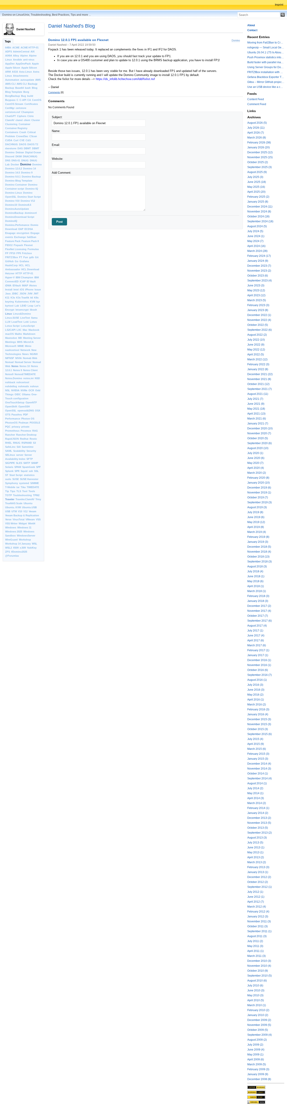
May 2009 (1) (255, 1054)
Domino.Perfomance (17, 225)
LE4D (23, 305)
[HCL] (265, 1087)
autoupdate (27, 79)
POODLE (35, 422)
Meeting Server (32, 338)
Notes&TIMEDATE (25, 374)
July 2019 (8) (255, 512)
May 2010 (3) (255, 995)
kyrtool (9, 305)
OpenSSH (24, 406)
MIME (20, 346)
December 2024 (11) (259, 206)
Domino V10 (12, 200)
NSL (7, 390)
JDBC (15, 293)
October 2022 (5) (257, 324)
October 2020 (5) (257, 438)
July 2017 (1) (255, 630)
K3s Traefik (22, 297)
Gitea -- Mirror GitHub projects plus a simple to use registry (265, 82)
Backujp (32, 83)
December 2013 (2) (259, 817)
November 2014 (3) (259, 768)
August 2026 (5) (257, 122)
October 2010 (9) (257, 970)
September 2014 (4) (259, 778)
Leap (30, 305)
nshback (10, 382)
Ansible (17, 59)
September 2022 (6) (259, 329)
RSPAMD (27, 442)
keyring (9, 301)
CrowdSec (22, 136)
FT (20, 257)
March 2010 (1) (256, 1005)
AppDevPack (23, 63)
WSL (34, 543)
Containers (11, 132)
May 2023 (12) (256, 290)
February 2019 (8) (258, 536)
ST (6, 475)
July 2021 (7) (255, 398)
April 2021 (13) (256, 413)
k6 (31, 297)
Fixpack (18, 245)
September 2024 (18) (260, 221)
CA (29, 100)
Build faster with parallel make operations (265, 62)
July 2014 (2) (255, 788)
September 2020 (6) (259, 443)
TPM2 (36, 495)
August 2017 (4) (257, 625)
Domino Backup (31, 176)
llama (34, 317)
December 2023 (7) (259, 265)
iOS (22, 289)
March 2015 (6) (256, 748)
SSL (36, 471)
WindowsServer (26, 535)
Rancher (10, 434)
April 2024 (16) (256, 246)
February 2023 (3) (258, 305)
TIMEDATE (33, 487)
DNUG (25, 160)
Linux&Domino (22, 313)
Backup (9, 87)
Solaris (9, 467)
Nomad (9, 362)
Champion (27, 112)
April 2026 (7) (255, 132)
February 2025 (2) (258, 196)
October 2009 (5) (257, 1029)
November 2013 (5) (259, 822)
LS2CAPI (10, 330)
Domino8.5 (24, 204)
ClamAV (9, 120)
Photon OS (27, 418)
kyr (38, 301)
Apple (35, 63)
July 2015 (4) (255, 739)
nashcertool (12, 350)
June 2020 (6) (255, 458)
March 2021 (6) (256, 418)
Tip (7, 491)
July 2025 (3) (255, 177)
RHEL (8, 442)
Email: (56, 145)
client (27, 120)
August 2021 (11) (257, 394)
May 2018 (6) (255, 581)
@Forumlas (12, 555)
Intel (16, 289)
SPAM (17, 467)
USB (7, 511)
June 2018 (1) (255, 576)
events (9, 237)
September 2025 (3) (259, 167)
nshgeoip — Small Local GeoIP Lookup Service (265, 47)
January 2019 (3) (257, 541)
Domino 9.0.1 (13, 176)
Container (24, 124)
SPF (38, 467)
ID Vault (31, 281)
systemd (24, 483)
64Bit (8, 47)
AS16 (15, 71)
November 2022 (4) (259, 320)
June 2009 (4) (255, 1049)
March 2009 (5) (256, 1064)
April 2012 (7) (255, 901)
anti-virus (28, 59)
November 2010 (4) (259, 965)
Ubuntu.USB (29, 507)
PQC (8, 426)
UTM (14, 511)
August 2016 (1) (257, 679)
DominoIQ (11, 221)
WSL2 (8, 547)
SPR (17, 471)
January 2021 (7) (257, 423)
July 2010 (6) (255, 985)
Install (8, 289)
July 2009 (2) (255, 1044)
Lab (17, 305)
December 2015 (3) (259, 719)
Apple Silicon (29, 67)
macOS (9, 334)
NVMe (24, 390)
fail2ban (31, 237)
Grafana (24, 261)
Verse (8, 519)
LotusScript (28, 325)
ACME (16, 47)
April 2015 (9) (255, 744)
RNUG (16, 442)
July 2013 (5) (255, 842)
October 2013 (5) (257, 827)
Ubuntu (28, 503)
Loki (26, 321)
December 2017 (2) (259, 605)
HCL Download (30, 269)
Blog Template (13, 92)
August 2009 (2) (257, 1039)
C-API (23, 100)
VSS (38, 519)
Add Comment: (61, 172)
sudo (8, 479)
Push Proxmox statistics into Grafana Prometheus (265, 57)
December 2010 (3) (259, 960)
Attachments (20, 75)
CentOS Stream (14, 104)
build (30, 96)
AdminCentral (21, 51)
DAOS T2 (32, 144)
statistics (29, 475)
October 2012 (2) (257, 882)
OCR (31, 390)
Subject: (57, 117)
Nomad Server (23, 362)
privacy (16, 426)
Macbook (33, 330)
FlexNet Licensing (15, 249)
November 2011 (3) (259, 921)
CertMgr (10, 108)
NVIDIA (15, 390)
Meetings (10, 342)
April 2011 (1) (255, 951)
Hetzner (9, 273)
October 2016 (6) (257, 670)
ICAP (23, 281)
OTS (7, 414)
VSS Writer (11, 523)
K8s (36, 297)
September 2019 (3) (259, 502)
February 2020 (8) (258, 477)
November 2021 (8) (259, 379)
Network (25, 350)
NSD (37, 378)
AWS (38, 79)
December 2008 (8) (259, 1079)
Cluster (35, 120)
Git (37, 257)
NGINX (34, 354)
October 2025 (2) (257, 162)
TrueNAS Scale (13, 503)
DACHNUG (11, 144)
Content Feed (255, 99)
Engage (34, 233)
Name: (56, 131)
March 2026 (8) (256, 137)
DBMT (27, 148)
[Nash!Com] (265, 1097)
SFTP (29, 459)
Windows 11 (24, 527)
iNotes (33, 285)
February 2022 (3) (258, 364)
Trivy (38, 499)
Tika (23, 487)
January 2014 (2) (257, 813)
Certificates (31, 104)
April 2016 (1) (255, 699)
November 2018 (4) (259, 551)
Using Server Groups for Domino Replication (265, 67)
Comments (54, 92)
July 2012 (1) (255, 891)
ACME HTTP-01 (30, 47)
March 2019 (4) (256, 532)
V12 (25, 511)
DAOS (22, 144)
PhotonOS (11, 422)
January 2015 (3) (257, 758)
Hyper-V (10, 277)
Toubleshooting (22, 495)
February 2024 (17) (259, 255)
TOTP (8, 495)
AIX (32, 51)
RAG (35, 430)
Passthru (16, 414)
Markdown (29, 334)
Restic (33, 438)
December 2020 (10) (260, 428)
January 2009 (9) (257, 1074)
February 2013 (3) (258, 867)
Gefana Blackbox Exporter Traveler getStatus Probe (265, 77)
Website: (57, 158)
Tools (31, 491)
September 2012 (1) (259, 886)
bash (28, 87)
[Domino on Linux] (265, 1092)
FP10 (12, 253)
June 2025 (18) (256, 182)
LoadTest (16, 321)
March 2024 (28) (257, 251)
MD (20, 338)
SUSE (15, 479)
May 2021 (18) (256, 408)
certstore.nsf (12, 112)
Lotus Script (12, 325)
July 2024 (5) (255, 231)
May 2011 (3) (255, 946)
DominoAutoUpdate (17, 209)
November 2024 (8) (259, 211)
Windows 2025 (13, 531)
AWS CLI (22, 83)
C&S (28, 140)
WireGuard (11, 539)
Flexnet (28, 245)
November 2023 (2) (259, 270)
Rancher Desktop (26, 434)
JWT (36, 293)
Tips (12, 491)
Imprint (279, 4)
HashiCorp (11, 265)
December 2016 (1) (259, 660)
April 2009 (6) (255, 1059)
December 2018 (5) (259, 546)
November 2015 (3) (259, 724)
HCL (21, 265)
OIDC (18, 394)
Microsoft (10, 346)
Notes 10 (25, 366)
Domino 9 (27, 172)
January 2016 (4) (257, 714)
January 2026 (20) (258, 147)
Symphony (11, 483)
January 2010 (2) (257, 1015)
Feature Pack (12, 241)
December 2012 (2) (259, 877)
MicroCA (29, 342)
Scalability (19, 451)
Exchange (20, 237)
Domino (25, 164)
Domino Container (16, 184)
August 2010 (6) (257, 980)
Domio (34, 225)
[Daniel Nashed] (265, 1102)
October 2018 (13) (258, 556)
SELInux (10, 455)
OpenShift (11, 406)
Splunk (9, 471)
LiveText (25, 317)
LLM (7, 321)
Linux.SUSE (12, 317)
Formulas (33, 249)
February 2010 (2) (258, 1010)
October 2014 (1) (257, 773)
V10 (20, 511)
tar (18, 487)
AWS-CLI (10, 83)
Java (8, 293)
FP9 (18, 253)
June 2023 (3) (255, 285)
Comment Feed (256, 104)
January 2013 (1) (257, 872)
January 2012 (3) (257, 916)
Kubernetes (22, 301)
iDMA (8, 285)
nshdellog (11, 386)
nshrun (34, 386)
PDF (25, 414)
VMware (30, 519)
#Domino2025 (19, 551)
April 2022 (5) (255, 354)
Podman (23, 422)
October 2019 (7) (257, 497)
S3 (34, 442)
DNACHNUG (30, 156)
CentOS (36, 100)
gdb (31, 257)
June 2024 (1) (255, 236)
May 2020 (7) (255, 463)
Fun (25, 257)
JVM (29, 293)
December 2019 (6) (259, 487)
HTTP (18, 273)
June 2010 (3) (255, 990)
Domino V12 (28, 200)
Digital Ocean (33, 152)
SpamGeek (28, 467)
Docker (15, 164)
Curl (15, 140)
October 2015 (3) (257, 729)
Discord (9, 156)
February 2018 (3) (258, 596)
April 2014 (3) (255, 798)
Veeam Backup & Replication (22, 515)
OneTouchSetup (14, 402)
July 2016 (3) (255, 684)
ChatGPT (10, 116)
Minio (28, 346)
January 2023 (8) (257, 310)
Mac (25, 330)
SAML (8, 451)
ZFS (7, 551)
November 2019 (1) (259, 492)
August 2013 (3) (257, 837)
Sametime (27, 446)
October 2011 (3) (257, 926)
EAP (20, 229)
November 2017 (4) (259, 610)
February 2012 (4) (258, 911)
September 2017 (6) (259, 620)
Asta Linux (25, 71)
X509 (16, 547)
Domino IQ (31, 188)
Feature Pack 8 (30, 241)
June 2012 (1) (255, 896)
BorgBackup (12, 96)
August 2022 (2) (257, 334)
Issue (38, 289)
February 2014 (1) (258, 808)
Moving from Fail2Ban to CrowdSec (265, 42)
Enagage (10, 233)
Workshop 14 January (18, 543)
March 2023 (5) (256, 300)
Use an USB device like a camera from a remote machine (265, 87)
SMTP (26, 463)
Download (11, 229)
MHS (19, 342)
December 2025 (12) (260, 152)
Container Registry (16, 128)
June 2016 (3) (255, 689)
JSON (23, 293)
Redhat (24, 438)
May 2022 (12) (256, 349)
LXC (19, 330)
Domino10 (11, 204)
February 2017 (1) (258, 650)
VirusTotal (18, 519)
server (19, 455)
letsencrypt (22, 309)
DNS (7, 160)
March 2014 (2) (256, 803)
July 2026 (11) (256, 127)
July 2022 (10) (256, 339)
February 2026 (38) (259, 142)
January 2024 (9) (257, 260)
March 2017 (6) (256, 645)
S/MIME (34, 483)
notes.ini (28, 378)
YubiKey (32, 547)
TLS (18, 491)
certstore (21, 108)
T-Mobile (10, 487)
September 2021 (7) (259, 389)
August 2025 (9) (257, 172)
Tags (8, 41)
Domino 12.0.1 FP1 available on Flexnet (78, 40)
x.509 (23, 547)
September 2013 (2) (259, 832)
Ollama (26, 394)
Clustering (11, 124)
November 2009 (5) (259, 1025)
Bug (23, 96)
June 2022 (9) (255, 344)
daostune (10, 148)
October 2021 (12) (258, 384)
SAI (19, 446)
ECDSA (28, 229)
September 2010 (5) (259, 975)
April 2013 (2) (255, 857)
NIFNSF (9, 358)
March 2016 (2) (256, 704)
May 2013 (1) (255, 852)
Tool (24, 491)
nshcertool (22, 382)
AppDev (10, 63)
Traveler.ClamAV (24, 499)
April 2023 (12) (256, 295)
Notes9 (9, 374)
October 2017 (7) (257, 615)
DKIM (18, 156)
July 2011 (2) (255, 941)
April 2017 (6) (255, 640)
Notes (14, 366)
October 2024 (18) (258, 216)
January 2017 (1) (257, 655)
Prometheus (12, 430)
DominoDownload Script (19, 217)
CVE (22, 140)
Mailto (18, 334)
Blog (34, 87)
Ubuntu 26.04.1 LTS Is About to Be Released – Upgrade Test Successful (265, 52)
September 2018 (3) (259, 561)
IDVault (17, 285)
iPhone (29, 289)
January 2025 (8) (257, 201)
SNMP (34, 463)
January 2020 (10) (258, 482)
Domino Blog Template (18, 180)
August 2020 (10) (257, 448)
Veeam (32, 511)
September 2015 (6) (259, 734)
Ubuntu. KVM (13, 507)
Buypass (10, 100)
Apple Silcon (12, 67)
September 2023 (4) (259, 280)
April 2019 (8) (255, 527)
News (25, 354)
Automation (12, 79)
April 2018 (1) (255, 586)
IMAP (25, 285)
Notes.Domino (13, 378)
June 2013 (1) (255, 847)
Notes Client (30, 370)
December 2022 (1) (259, 315)
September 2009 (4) (259, 1034)
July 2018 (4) (255, 571)
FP (6, 253)
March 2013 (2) (256, 862)
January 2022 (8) (257, 369)
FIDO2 (9, 245)
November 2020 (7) (259, 433)
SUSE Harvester (29, 479)
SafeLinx (10, 446)
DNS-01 (15, 160)
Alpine (24, 55)
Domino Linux (13, 192)
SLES (19, 463)
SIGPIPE (10, 463)
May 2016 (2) (255, 694)
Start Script (16, 475)
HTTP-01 (28, 273)
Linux (8, 313)
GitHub (9, 261)
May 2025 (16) (256, 186)
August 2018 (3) (257, 566)
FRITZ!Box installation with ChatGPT (265, 72)
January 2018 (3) (257, 601)
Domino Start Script (29, 196)
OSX (37, 410)
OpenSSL (10, 410)
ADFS (8, 51)
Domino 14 (29, 168)
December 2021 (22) (260, 374)
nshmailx (23, 386)
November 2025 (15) (260, 157)
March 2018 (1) (256, 591)
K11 (7, 297)
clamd (19, 120)
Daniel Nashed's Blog (71, 26)
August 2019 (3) (257, 507)
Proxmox (26, 430)
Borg (26, 92)
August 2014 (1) (257, 783)
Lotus (33, 321)
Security (31, 451)
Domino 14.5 (12, 172)
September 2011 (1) (259, 931)
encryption (23, 233)
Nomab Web (30, 358)
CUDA (8, 140)
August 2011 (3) (257, 936)
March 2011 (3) (256, 956)
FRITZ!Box (11, 257)
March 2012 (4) (256, 906)
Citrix (30, 116)
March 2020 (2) (256, 472)
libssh (33, 309)
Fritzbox (27, 253)
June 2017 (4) (255, 635)
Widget (23, 523)
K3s (13, 297)
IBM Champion (24, 277)
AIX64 (8, 55)
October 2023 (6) (257, 275)
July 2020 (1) (255, 453)
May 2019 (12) (256, 522)
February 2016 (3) (258, 709)
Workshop (25, 539)
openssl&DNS (25, 410)
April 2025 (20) (256, 191)
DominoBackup (14, 213)
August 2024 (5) (257, 226)
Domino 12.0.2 (13, 168)
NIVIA (18, 358)
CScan (33, 136)
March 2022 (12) (257, 359)
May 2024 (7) (255, 241)
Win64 (31, 523)
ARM (8, 71)
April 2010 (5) (255, 1000)
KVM (32, 301)
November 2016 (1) (259, 665)
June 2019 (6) (255, 517)
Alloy (16, 55)
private (25, 426)
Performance (12, 418)
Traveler (9, 499)
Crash (22, 132)
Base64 (19, 87)
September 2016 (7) (259, 675)
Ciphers (21, 116)
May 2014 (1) (255, 793)
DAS (20, 148)
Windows (10, 527)
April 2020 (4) (255, 467)
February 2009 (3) (258, 1069)
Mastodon (11, 338)
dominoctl (31, 213)
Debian (20, 152)
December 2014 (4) (259, 763)
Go (16, 261)
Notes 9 (17, 370)
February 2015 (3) (258, 753)
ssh (31, 471)
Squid (24, 471)
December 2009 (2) (259, 1020)
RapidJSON (12, 438)
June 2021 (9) (255, 403)
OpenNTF (31, 402)
